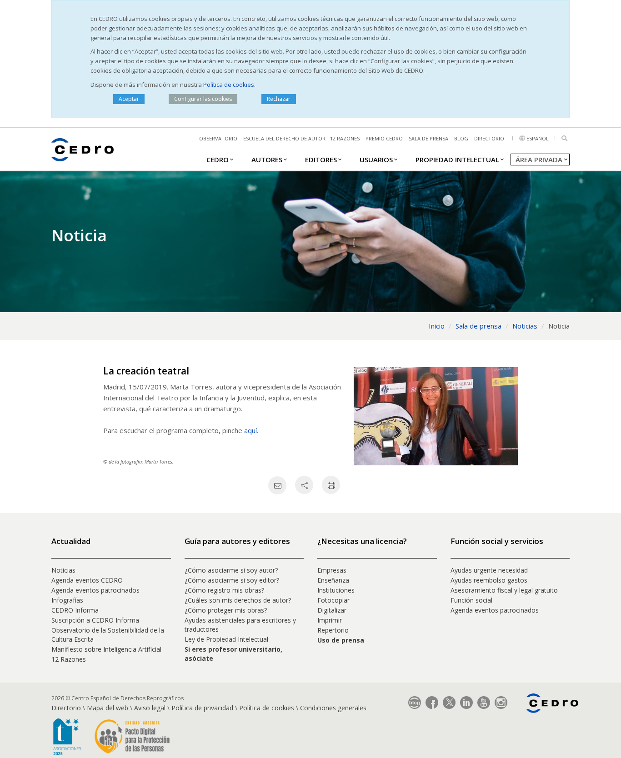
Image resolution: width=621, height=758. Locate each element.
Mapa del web (107, 707)
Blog (461, 138)
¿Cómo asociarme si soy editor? (232, 580)
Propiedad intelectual (457, 159)
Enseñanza (333, 580)
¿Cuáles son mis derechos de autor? (238, 600)
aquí (250, 430)
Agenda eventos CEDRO (87, 580)
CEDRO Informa (75, 610)
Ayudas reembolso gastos (489, 580)
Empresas (331, 570)
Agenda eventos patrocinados (95, 590)
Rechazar (278, 99)
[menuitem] (217, 159)
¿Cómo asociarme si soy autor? (231, 570)
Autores (266, 159)
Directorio (489, 138)
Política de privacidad (202, 707)
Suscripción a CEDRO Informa (95, 620)
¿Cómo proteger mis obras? (226, 610)
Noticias (63, 570)
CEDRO (217, 159)
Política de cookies (228, 84)
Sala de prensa (428, 138)
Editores (321, 159)
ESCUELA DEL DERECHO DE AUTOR (284, 138)
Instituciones (336, 590)
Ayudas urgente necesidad (489, 570)
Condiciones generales (333, 707)
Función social (471, 600)
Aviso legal (149, 707)
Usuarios (376, 159)
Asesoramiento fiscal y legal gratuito (504, 590)
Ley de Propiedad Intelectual (226, 639)
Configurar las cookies (203, 99)
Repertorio (333, 630)
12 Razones (68, 659)
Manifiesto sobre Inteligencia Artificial (106, 649)
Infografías (67, 600)
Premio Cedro (384, 138)
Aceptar (129, 99)
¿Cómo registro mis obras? (224, 590)
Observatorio (218, 138)
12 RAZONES (345, 138)
